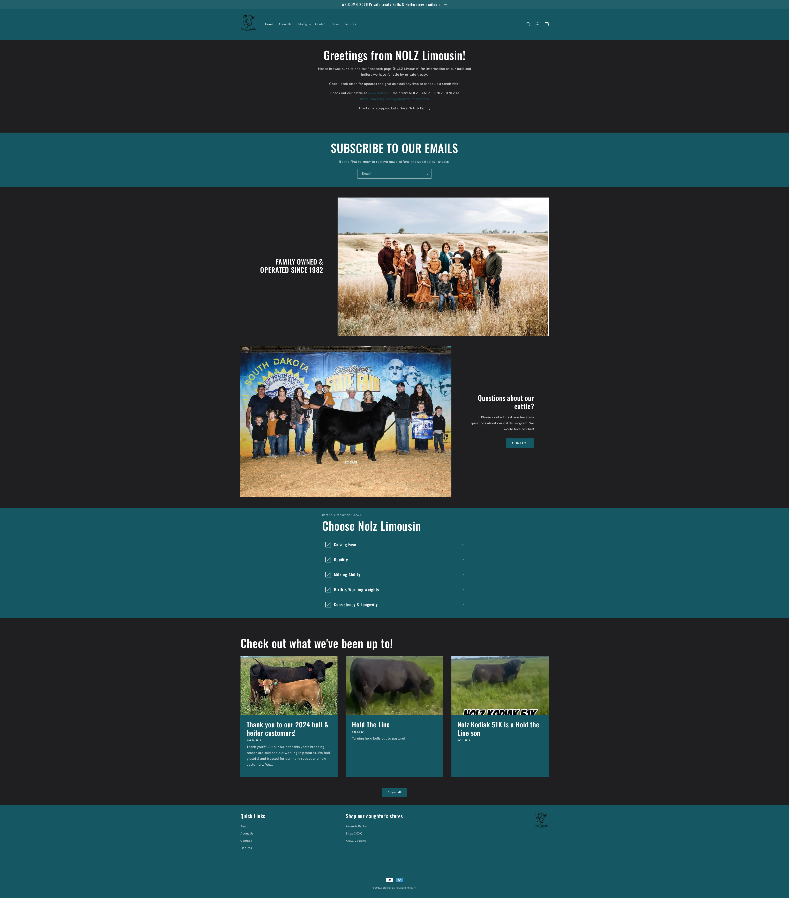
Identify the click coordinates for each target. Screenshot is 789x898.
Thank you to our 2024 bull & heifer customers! (288, 728)
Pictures (246, 848)
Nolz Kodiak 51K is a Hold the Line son (498, 728)
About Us (247, 833)
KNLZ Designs (356, 841)
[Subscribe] (426, 174)
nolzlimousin (388, 887)
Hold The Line (371, 724)
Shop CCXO (354, 833)
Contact (246, 841)
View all (394, 792)
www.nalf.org (379, 93)
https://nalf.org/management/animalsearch (394, 99)
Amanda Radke (356, 826)
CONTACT (520, 443)
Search (245, 826)
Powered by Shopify (406, 887)
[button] (303, 24)
